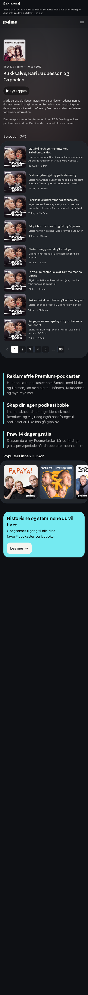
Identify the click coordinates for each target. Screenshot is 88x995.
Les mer (38, 13)
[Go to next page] (68, 349)
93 (61, 349)
